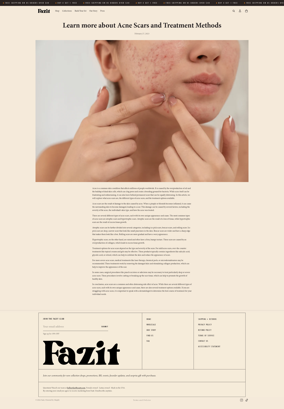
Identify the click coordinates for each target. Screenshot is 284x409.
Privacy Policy (205, 324)
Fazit (43, 400)
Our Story (151, 330)
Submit (104, 326)
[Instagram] (241, 400)
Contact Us (203, 341)
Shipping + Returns (207, 319)
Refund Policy (204, 330)
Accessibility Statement (209, 346)
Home (149, 319)
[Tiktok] (246, 400)
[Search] (233, 11)
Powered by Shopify (52, 400)
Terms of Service (206, 335)
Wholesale (151, 324)
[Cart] (246, 11)
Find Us (150, 335)
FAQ (148, 341)
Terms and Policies (142, 400)
